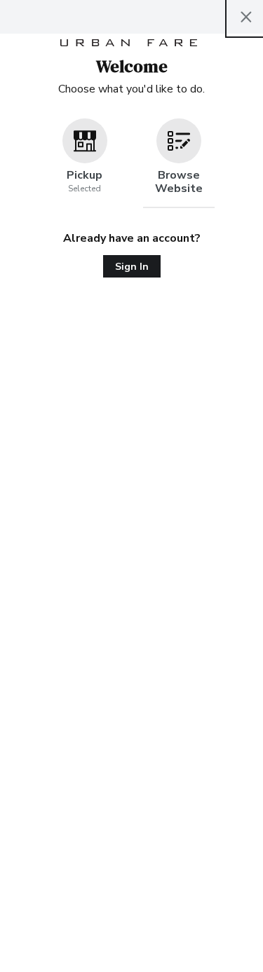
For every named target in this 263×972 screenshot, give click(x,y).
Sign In (132, 266)
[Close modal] (246, 17)
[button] (85, 163)
